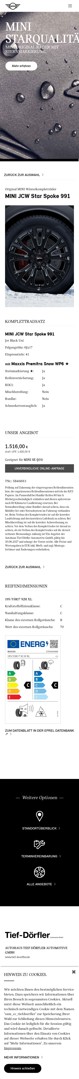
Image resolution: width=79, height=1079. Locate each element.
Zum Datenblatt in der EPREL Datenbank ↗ (39, 732)
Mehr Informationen (21, 1057)
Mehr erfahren (21, 66)
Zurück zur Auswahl (22, 175)
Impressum (12, 1048)
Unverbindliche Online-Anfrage (39, 468)
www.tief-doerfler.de (17, 957)
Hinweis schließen (23, 1068)
